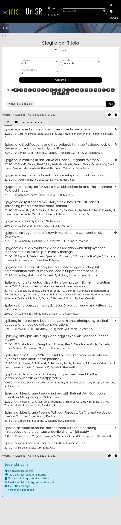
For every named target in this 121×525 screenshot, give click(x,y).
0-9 (16, 90)
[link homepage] (11, 11)
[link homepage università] (34, 11)
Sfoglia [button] (52, 14)
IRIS (4, 36)
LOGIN (114, 17)
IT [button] (111, 5)
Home (51, 8)
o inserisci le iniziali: (20, 103)
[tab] (8, 122)
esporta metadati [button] (33, 122)
